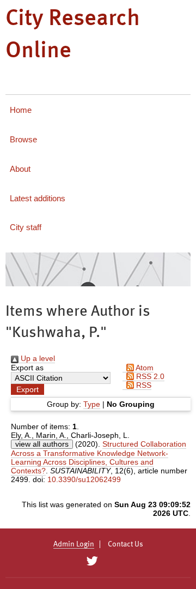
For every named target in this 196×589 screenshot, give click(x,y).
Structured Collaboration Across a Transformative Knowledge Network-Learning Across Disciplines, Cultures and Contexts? (98, 457)
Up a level (37, 358)
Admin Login (73, 544)
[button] (27, 389)
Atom (144, 367)
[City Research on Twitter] (91, 561)
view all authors (42, 444)
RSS (142, 385)
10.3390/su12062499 (84, 479)
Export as (27, 367)
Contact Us (125, 544)
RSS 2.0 (149, 376)
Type (91, 404)
